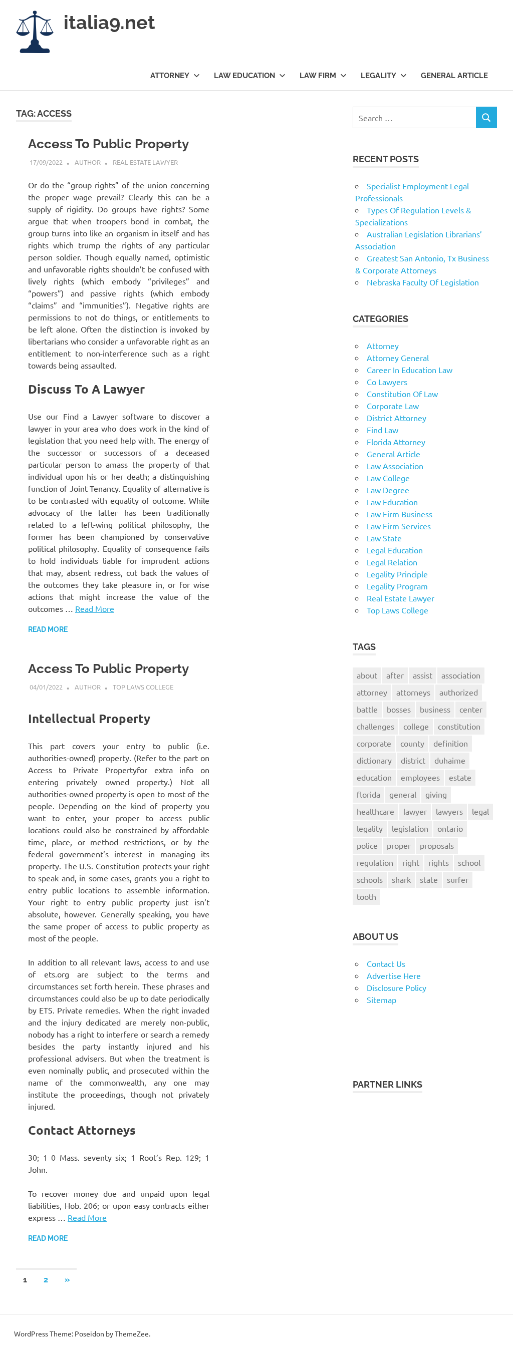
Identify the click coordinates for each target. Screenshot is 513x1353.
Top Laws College (143, 687)
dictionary (374, 760)
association (460, 675)
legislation (410, 828)
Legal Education (395, 550)
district (413, 760)
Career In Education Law (409, 370)
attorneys (413, 692)
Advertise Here (394, 975)
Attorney (169, 75)
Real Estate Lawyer (145, 162)
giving (436, 794)
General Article (454, 75)
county (412, 743)
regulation (375, 862)
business (435, 709)
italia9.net (109, 22)
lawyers (449, 811)
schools (370, 879)
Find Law (382, 430)
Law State (384, 538)
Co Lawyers (387, 382)
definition (450, 743)
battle (367, 709)
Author (88, 162)
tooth (366, 896)
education (374, 777)
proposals (437, 845)
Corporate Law (393, 406)
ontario (450, 828)
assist (422, 675)
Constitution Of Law (402, 394)
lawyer (415, 811)
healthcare (375, 811)
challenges (375, 726)
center (470, 709)
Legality (378, 75)
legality (370, 828)
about (367, 675)
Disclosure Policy (396, 987)
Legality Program (397, 586)
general (402, 794)
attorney (372, 692)
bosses (399, 709)
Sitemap (381, 999)
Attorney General (398, 358)
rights (438, 862)
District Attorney (396, 418)
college (416, 726)
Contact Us (386, 963)
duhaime (449, 760)
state (429, 879)
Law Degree (388, 490)
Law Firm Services (399, 526)
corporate (374, 743)
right (410, 862)
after (395, 675)
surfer (457, 879)
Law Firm (318, 75)
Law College (388, 478)
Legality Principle (397, 574)
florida (368, 794)
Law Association (395, 466)
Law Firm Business (399, 514)
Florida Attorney (396, 442)
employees (420, 777)
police (367, 845)
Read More (94, 608)
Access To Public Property (108, 143)
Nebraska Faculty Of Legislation (423, 282)
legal (480, 811)
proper (399, 845)
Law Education (244, 75)
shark (401, 879)
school (469, 862)
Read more (48, 629)
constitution (459, 726)
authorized (458, 692)
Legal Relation (392, 562)
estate (460, 777)
